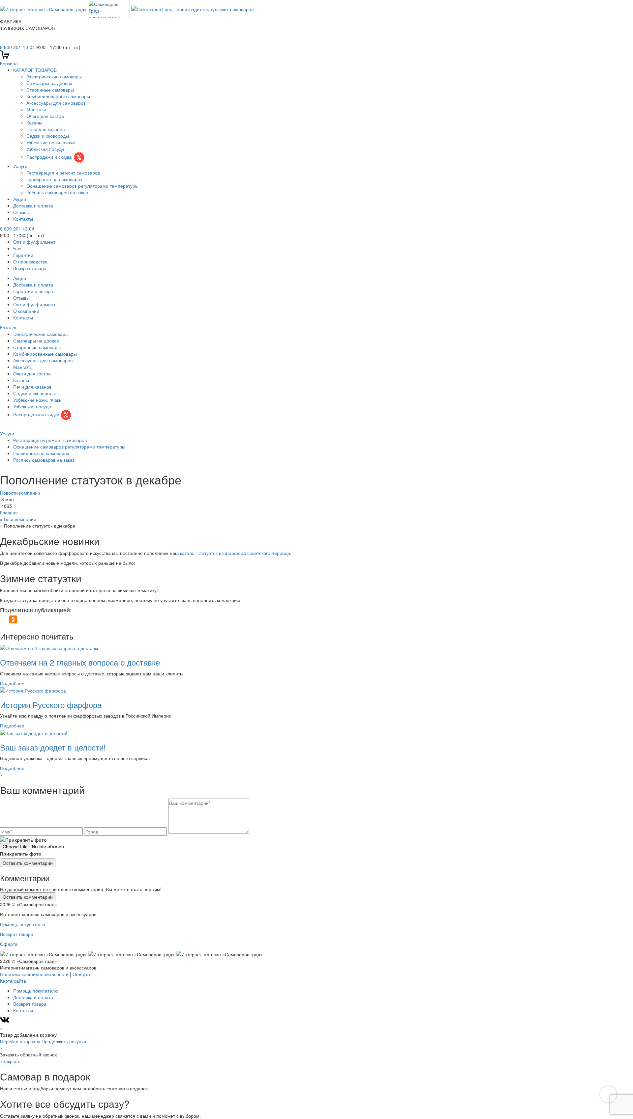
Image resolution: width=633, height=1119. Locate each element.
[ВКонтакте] (4, 619)
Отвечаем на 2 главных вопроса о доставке (80, 662)
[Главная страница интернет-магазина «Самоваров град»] (127, 8)
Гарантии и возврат (34, 291)
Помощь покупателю (22, 924)
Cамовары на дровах (49, 83)
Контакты (23, 218)
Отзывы (21, 212)
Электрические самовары (54, 76)
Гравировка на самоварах (54, 179)
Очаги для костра (45, 116)
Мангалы (36, 109)
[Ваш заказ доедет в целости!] (33, 732)
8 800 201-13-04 (17, 47)
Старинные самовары (50, 89)
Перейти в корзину (20, 1041)
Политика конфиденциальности (34, 974)
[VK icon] (5, 1021)
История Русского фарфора (51, 704)
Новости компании (20, 492)
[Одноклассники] (13, 619)
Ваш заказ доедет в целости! (53, 747)
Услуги (20, 166)
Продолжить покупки (64, 1041)
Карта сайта (13, 980)
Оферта (8, 944)
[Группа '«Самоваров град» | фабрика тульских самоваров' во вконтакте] (4, 40)
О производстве (30, 261)
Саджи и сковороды (47, 135)
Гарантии (23, 255)
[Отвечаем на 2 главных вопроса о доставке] (50, 647)
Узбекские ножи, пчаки (50, 142)
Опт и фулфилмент (34, 241)
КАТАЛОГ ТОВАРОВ (35, 70)
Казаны (34, 122)
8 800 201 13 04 (17, 228)
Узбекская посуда (45, 149)
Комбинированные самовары (58, 96)
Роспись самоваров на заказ (57, 192)
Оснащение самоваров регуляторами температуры (82, 185)
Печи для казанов (45, 129)
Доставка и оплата (33, 205)
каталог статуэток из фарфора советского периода (235, 553)
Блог (18, 248)
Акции (19, 199)
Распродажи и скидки (50, 156)
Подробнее (12, 683)
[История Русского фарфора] (33, 690)
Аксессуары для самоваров (56, 102)
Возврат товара (29, 268)
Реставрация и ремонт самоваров (63, 172)
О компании (26, 311)
